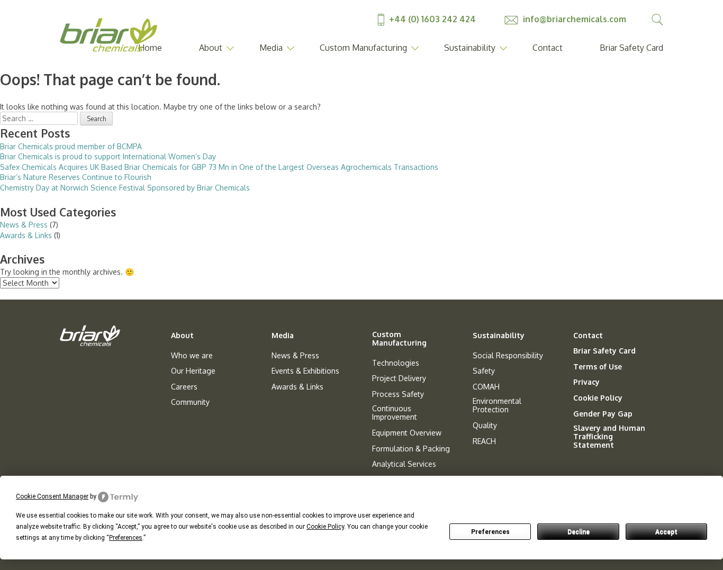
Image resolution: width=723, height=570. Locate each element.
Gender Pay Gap (602, 414)
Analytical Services (404, 464)
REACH (484, 441)
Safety (484, 371)
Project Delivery (399, 378)
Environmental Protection (497, 405)
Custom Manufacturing (363, 47)
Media (271, 47)
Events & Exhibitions (305, 371)
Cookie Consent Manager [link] (52, 496)
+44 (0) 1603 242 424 (432, 19)
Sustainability (469, 47)
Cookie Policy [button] (325, 526)
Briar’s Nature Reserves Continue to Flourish (75, 177)
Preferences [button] (125, 537)
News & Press (24, 224)
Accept (666, 532)
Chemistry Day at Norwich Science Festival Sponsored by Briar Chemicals (125, 187)
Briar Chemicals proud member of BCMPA (71, 146)
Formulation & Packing (411, 449)
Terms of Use (597, 367)
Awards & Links (26, 235)
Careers (184, 387)
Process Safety (398, 394)
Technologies (395, 363)
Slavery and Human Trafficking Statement (609, 436)
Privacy (586, 382)
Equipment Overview (406, 433)
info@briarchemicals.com (573, 19)
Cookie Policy (597, 398)
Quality (485, 425)
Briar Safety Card (631, 47)
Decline (578, 532)
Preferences (490, 532)
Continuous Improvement (394, 412)
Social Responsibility (508, 355)
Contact (547, 47)
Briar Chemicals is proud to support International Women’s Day (108, 156)
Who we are (192, 355)
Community (190, 402)
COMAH (486, 387)
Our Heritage (193, 371)
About (210, 47)
